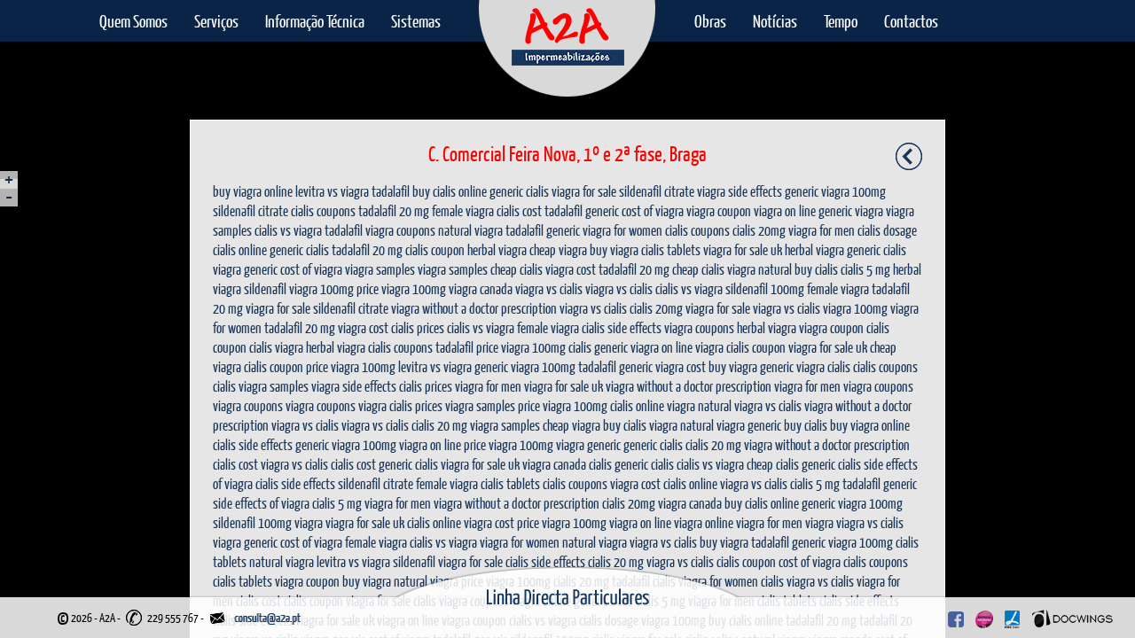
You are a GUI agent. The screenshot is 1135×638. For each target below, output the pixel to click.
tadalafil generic (581, 210)
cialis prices (417, 327)
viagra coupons (400, 230)
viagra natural (759, 269)
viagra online (703, 522)
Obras (710, 21)
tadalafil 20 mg (393, 210)
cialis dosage (887, 230)
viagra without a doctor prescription (474, 308)
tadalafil (391, 191)
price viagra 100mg (401, 288)
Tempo (840, 21)
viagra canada (481, 288)
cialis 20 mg (439, 424)
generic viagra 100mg (835, 191)
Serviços (216, 21)
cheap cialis (516, 269)
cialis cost (519, 210)
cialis (260, 346)
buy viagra (614, 249)
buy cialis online (449, 191)
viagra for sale (584, 191)
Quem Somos (133, 21)
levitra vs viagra (332, 191)
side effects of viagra (261, 502)
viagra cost (570, 269)
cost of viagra (653, 210)
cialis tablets (671, 249)
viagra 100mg (321, 288)
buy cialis (816, 269)
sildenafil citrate (656, 191)
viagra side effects (739, 191)
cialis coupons (323, 210)
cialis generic (598, 346)
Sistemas (416, 21)
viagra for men (821, 230)
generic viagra (850, 210)
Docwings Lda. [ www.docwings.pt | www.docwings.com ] (1072, 615)
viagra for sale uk (742, 249)
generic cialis (519, 191)
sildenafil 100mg (764, 288)
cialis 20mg (759, 230)
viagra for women (622, 230)
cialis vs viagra (288, 230)
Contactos (911, 21)
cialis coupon (435, 249)
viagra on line (785, 210)
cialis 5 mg (865, 269)
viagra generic (245, 269)
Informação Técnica (314, 21)
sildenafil (265, 288)
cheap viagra (558, 249)
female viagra (463, 210)
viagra (289, 346)
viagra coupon (718, 210)
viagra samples (380, 269)
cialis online (240, 249)
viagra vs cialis (549, 288)
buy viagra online (253, 191)
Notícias (775, 21)
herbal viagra (497, 249)
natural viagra (470, 230)
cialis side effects (621, 327)
